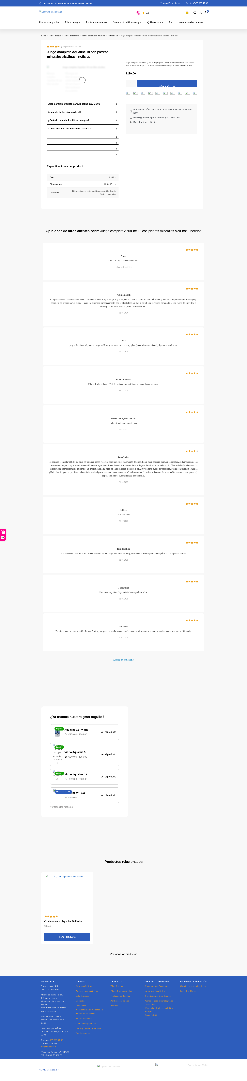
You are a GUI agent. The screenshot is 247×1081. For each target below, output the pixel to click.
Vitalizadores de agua (120, 996)
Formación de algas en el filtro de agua (159, 1009)
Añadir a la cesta (167, 86)
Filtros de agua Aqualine (121, 991)
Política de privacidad (85, 1013)
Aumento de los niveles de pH (64, 112)
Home (43, 36)
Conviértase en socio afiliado (193, 986)
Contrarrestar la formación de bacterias (69, 128)
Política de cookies (84, 1018)
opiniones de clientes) (71, 47)
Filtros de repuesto (71, 36)
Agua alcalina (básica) (155, 991)
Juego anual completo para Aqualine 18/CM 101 (74, 104)
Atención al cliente (84, 986)
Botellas (114, 1006)
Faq (171, 22)
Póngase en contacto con (87, 991)
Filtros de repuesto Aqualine (93, 36)
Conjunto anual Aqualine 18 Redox (63, 921)
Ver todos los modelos (61, 807)
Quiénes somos (155, 22)
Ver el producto (108, 732)
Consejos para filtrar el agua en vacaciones (159, 1002)
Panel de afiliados (188, 991)
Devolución (81, 1006)
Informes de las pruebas (191, 22)
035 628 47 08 (56, 1040)
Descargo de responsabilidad (89, 1028)
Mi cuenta (80, 1001)
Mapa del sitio (151, 1015)
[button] (83, 104)
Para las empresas (83, 1033)
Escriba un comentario (123, 660)
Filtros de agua (72, 22)
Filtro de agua (116, 986)
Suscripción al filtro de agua (127, 22)
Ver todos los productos (123, 954)
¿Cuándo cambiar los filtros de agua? (68, 120)
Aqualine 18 (113, 36)
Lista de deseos (82, 996)
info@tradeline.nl (48, 1046)
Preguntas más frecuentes (156, 986)
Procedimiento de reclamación (89, 1010)
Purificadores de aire (96, 22)
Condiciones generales (86, 1023)
